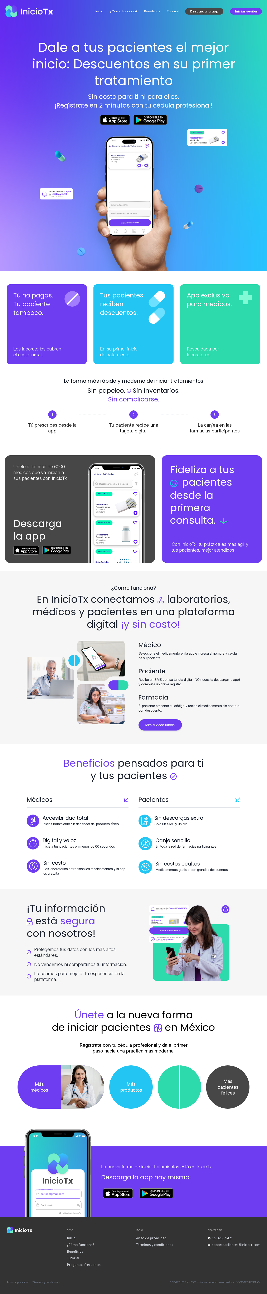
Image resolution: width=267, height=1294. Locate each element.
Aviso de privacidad (151, 1238)
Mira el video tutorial (160, 725)
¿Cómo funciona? (123, 11)
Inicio (99, 11)
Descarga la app (204, 11)
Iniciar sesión (246, 11)
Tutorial (173, 11)
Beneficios (152, 11)
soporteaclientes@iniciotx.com (236, 1244)
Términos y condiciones (154, 1244)
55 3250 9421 (222, 1238)
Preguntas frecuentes (84, 1264)
